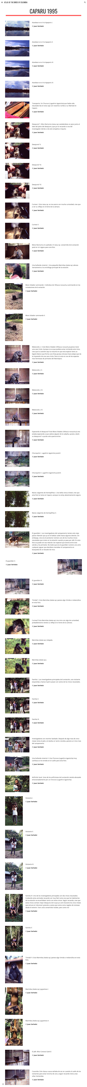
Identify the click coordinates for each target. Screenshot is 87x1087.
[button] (2, 2)
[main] (43, 12)
